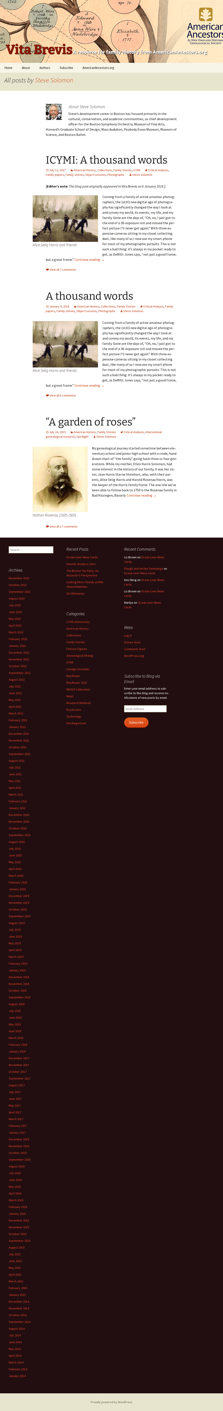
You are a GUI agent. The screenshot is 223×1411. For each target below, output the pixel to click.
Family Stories (122, 170)
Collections (104, 170)
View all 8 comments (63, 395)
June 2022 (15, 693)
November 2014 (19, 1308)
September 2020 (19, 835)
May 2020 (15, 862)
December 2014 (19, 1301)
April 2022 (15, 707)
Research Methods (78, 703)
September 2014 (19, 1322)
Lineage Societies (78, 669)
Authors (44, 68)
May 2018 (15, 1024)
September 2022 (19, 673)
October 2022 (18, 666)
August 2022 (17, 680)
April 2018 (15, 1031)
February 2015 (18, 1288)
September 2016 (19, 1160)
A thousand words (89, 296)
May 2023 (15, 619)
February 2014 (18, 1369)
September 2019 (19, 916)
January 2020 (17, 889)
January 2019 (17, 970)
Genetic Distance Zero (81, 564)
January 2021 (17, 808)
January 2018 (17, 1051)
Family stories (75, 175)
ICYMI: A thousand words (106, 160)
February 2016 (18, 1207)
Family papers (55, 175)
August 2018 (17, 1004)
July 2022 (15, 686)
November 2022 (19, 659)
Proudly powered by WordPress (111, 1402)
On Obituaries (75, 593)
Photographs (115, 175)
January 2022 (17, 727)
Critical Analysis (158, 170)
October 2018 (18, 990)
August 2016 (17, 1166)
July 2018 (15, 1011)
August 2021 (17, 761)
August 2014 (17, 1329)
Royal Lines (73, 710)
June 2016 (15, 1180)
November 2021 (19, 740)
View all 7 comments (63, 270)
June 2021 (15, 774)
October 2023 (18, 585)
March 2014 (16, 1362)
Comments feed (134, 649)
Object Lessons (95, 175)
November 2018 (19, 984)
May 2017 (15, 1105)
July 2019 (15, 930)
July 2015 (15, 1254)
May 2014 (15, 1349)
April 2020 (15, 869)
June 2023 (15, 612)
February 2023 (18, 639)
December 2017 (19, 1058)
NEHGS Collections (78, 689)
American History (85, 170)
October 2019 (18, 909)
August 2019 (17, 923)
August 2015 (17, 1247)
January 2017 (17, 1132)
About (26, 68)
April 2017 (15, 1112)
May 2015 (15, 1268)
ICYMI (136, 170)
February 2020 (18, 882)
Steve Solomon (54, 80)
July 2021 (15, 767)
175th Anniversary (78, 622)
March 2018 (16, 1038)
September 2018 (19, 997)
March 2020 (16, 876)
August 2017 (17, 1085)
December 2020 (19, 815)
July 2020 (15, 849)
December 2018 (19, 977)
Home (8, 68)
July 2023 (15, 605)
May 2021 (15, 781)
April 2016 (15, 1193)
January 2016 (17, 1214)
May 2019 (15, 943)
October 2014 (18, 1315)
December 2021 (19, 734)
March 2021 (16, 794)
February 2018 (18, 1045)
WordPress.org (134, 656)
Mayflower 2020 (76, 683)
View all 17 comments (64, 526)
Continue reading (89, 259)
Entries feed (132, 642)
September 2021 (19, 754)
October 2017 (18, 1072)
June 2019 (15, 936)
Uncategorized (76, 723)
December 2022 (19, 652)
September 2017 (19, 1078)
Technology (73, 716)
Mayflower (73, 676)
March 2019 (16, 957)
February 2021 (18, 801)
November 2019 (19, 903)
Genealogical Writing (79, 656)
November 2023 (19, 578)
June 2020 (15, 855)
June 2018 (15, 1018)
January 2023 (17, 646)
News (70, 696)
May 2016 (15, 1187)
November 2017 (19, 1065)
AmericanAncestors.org (98, 68)
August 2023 (17, 598)
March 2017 (16, 1119)
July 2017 (15, 1092)
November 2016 (19, 1146)
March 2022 (16, 713)
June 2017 (15, 1099)
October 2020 (18, 828)
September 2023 (19, 592)
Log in (128, 635)
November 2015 (19, 1227)
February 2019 (18, 963)
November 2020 (19, 821)
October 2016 (18, 1153)
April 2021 (15, 788)
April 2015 (15, 1274)
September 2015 (19, 1241)
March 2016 (16, 1200)
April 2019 (15, 950)
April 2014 (15, 1356)
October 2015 (18, 1234)
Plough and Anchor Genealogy (143, 569)
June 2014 (15, 1342)
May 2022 (15, 700)
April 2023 (15, 625)
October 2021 (18, 747)
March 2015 (16, 1281)
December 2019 (19, 896)
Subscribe (66, 68)
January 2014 (17, 1376)
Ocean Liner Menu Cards (82, 557)
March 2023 (16, 632)
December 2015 (19, 1220)
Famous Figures (76, 649)
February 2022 (18, 720)
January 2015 (17, 1295)
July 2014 (15, 1335)
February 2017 (18, 1126)
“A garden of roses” (91, 422)
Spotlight (82, 437)
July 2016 (15, 1173)
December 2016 (19, 1139)
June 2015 (15, 1261)
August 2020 (17, 842)
